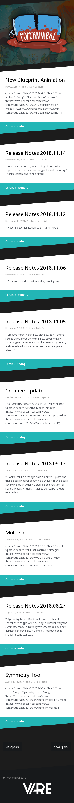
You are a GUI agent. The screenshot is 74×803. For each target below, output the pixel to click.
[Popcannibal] (37, 33)
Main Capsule (36, 86)
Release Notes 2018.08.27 (35, 605)
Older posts (12, 747)
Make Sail (42, 159)
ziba (24, 86)
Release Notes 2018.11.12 (35, 214)
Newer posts (61, 747)
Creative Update (24, 390)
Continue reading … (16, 126)
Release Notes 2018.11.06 (35, 267)
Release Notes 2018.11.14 (35, 152)
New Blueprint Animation (35, 79)
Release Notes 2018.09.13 (35, 463)
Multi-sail (16, 532)
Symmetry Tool (23, 674)
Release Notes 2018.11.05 (35, 321)
